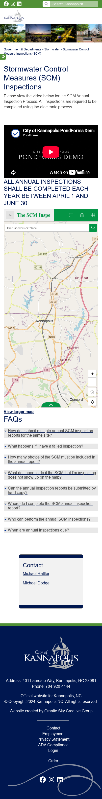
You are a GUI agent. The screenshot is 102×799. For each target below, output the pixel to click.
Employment (53, 734)
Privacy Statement (53, 739)
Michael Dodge (36, 583)
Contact (53, 728)
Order (53, 761)
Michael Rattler (36, 573)
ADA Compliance (53, 745)
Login (53, 750)
